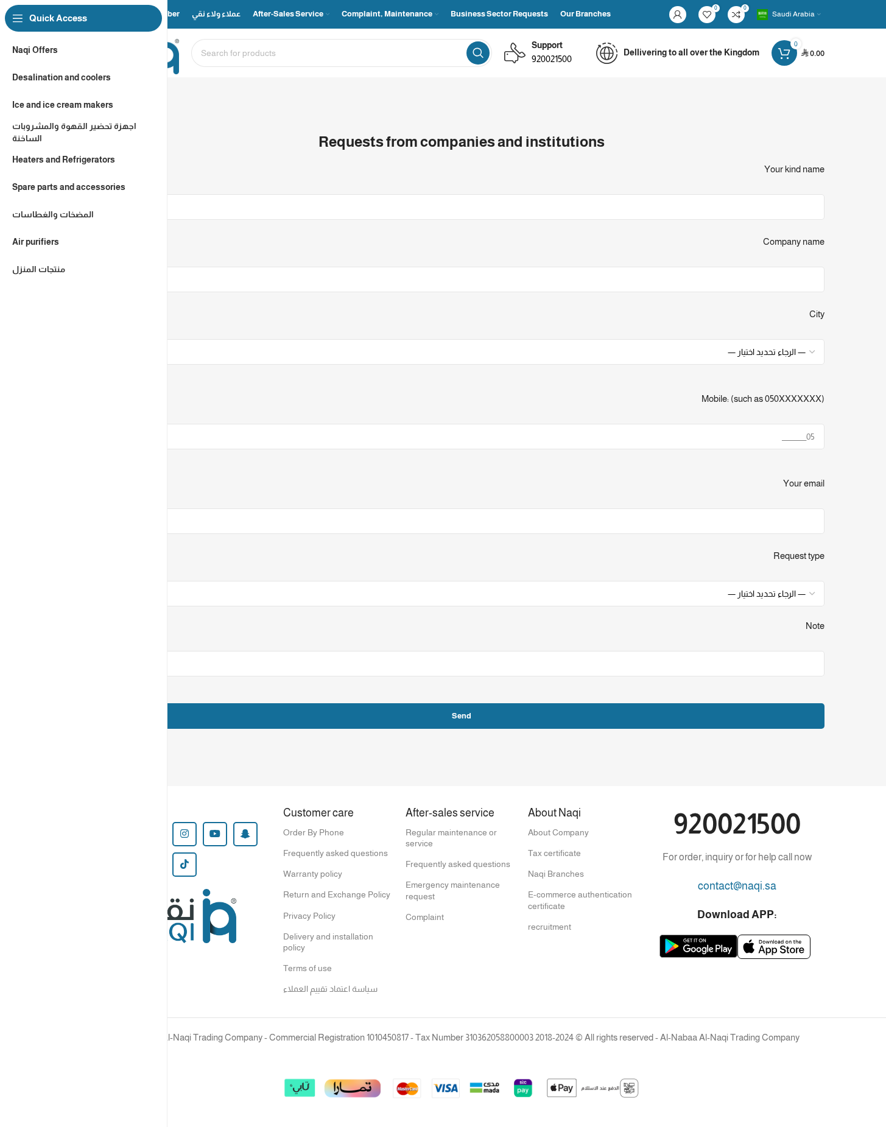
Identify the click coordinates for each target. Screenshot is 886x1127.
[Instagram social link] (184, 834)
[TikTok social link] (184, 864)
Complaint (425, 917)
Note (815, 625)
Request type (798, 555)
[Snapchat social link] (245, 834)
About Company (558, 832)
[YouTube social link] (215, 834)
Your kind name (794, 169)
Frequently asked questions (335, 853)
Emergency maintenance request (453, 890)
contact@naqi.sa (737, 886)
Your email (803, 483)
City (816, 314)
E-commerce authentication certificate (580, 900)
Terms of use (307, 968)
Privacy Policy (309, 916)
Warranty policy (312, 874)
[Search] (478, 53)
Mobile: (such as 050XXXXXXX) (762, 398)
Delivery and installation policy (328, 942)
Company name (793, 241)
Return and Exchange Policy (336, 894)
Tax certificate (554, 853)
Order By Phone (313, 832)
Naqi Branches (556, 874)
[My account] (677, 14)
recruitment (549, 927)
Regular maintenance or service (451, 837)
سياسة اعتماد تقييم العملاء (330, 989)
